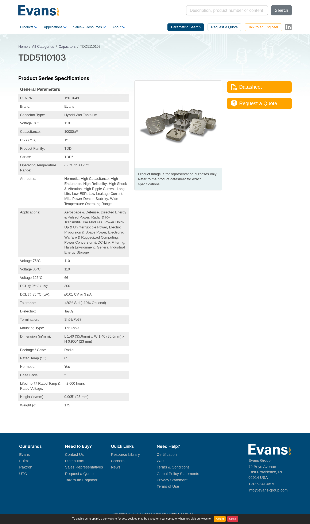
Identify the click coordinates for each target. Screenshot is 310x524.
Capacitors (67, 47)
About (116, 27)
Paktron (25, 467)
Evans (24, 454)
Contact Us (74, 454)
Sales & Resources (87, 27)
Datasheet (250, 87)
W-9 (160, 461)
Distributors (74, 461)
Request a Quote (224, 27)
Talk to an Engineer (263, 27)
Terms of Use (168, 486)
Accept (220, 518)
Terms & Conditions (173, 467)
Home (23, 47)
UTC (23, 474)
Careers (117, 461)
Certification (167, 454)
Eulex (24, 461)
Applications (53, 27)
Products (26, 27)
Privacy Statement (172, 480)
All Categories (43, 47)
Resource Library (125, 454)
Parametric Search (186, 27)
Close (232, 518)
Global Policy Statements (178, 474)
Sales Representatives (84, 467)
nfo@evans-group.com (268, 490)
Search (281, 10)
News (115, 467)
